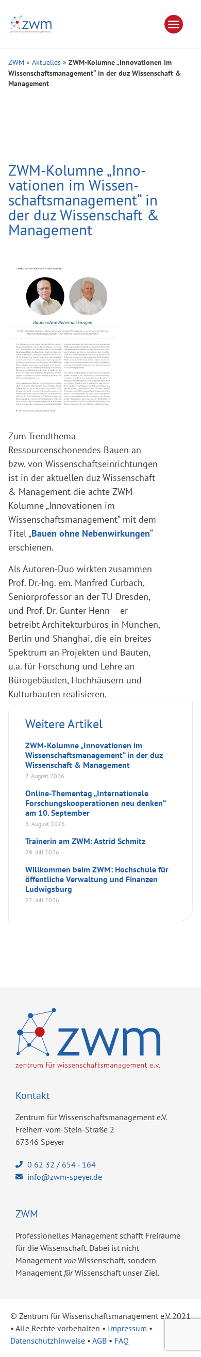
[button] (173, 24)
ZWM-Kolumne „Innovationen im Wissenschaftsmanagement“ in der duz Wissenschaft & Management (94, 755)
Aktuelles (46, 62)
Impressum (127, 1328)
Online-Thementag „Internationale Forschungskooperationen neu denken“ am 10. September (95, 803)
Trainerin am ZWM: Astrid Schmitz (85, 841)
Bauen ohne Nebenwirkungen (90, 533)
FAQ (121, 1340)
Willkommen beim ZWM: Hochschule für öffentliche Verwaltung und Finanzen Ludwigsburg (97, 879)
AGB (99, 1340)
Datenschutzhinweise (47, 1340)
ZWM (16, 62)
